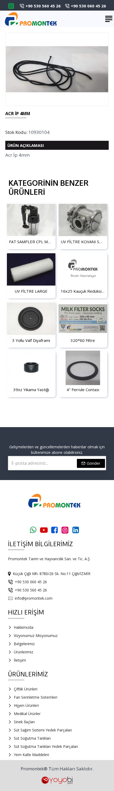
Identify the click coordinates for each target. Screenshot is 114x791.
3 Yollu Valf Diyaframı (31, 340)
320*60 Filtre (83, 340)
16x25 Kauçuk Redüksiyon (83, 291)
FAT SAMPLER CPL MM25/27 (31, 241)
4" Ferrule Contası (83, 389)
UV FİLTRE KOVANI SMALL (83, 241)
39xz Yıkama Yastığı (31, 389)
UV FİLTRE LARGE (31, 291)
